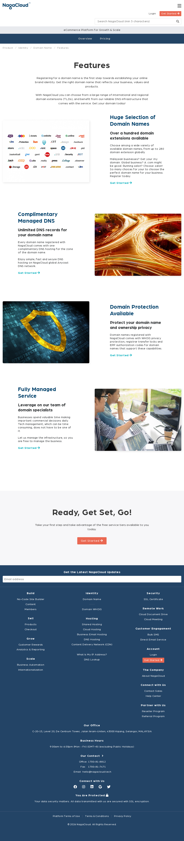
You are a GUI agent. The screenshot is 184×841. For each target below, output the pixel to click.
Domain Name (92, 599)
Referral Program (153, 716)
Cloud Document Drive (153, 614)
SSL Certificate (153, 599)
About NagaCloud (153, 676)
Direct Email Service (153, 639)
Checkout (31, 629)
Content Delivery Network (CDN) (92, 644)
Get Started (169, 13)
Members (31, 609)
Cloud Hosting (92, 629)
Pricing (105, 38)
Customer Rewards (31, 644)
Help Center (153, 696)
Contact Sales (153, 691)
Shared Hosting (92, 624)
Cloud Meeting (153, 619)
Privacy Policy (122, 816)
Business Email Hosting (92, 634)
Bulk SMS (153, 634)
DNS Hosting (92, 639)
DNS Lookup (92, 659)
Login (152, 13)
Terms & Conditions (97, 816)
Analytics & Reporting (31, 649)
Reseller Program (153, 711)
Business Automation (30, 664)
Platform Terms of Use (66, 816)
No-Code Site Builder (30, 599)
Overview (85, 38)
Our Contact (91, 755)
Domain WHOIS (92, 609)
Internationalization (30, 669)
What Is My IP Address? (92, 654)
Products (30, 624)
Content (31, 604)
